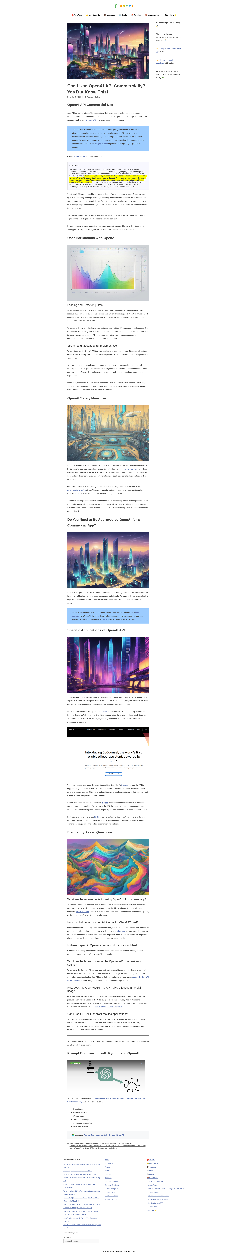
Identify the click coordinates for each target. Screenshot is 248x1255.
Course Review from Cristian (158, 1196)
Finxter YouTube (111, 1199)
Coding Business (91, 1143)
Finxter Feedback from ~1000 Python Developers (166, 1189)
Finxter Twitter (110, 1192)
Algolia (105, 803)
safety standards (131, 469)
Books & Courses (111, 1181)
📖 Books (123, 15)
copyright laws (101, 144)
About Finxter (153, 1185)
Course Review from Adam (158, 1199)
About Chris (152, 1207)
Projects (130, 1143)
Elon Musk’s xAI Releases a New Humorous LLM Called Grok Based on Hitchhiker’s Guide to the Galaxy (108, 1146)
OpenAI (124, 1143)
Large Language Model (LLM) (109, 1143)
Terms (107, 1171)
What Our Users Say (156, 1181)
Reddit (97, 817)
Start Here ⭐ (171, 15)
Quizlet (104, 712)
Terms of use (79, 157)
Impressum (109, 1163)
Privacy (108, 1167)
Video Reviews (153, 1192)
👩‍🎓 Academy (109, 15)
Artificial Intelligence (77, 1143)
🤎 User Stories (152, 15)
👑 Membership (93, 15)
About (107, 1160)
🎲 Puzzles (136, 15)
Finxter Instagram (111, 1189)
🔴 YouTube (76, 15)
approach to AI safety (76, 490)
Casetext (125, 785)
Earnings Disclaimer (112, 1185)
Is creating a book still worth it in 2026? (77, 1171)
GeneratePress (140, 1251)
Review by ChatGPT (155, 1203)
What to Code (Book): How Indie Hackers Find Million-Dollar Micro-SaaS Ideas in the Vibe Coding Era (81, 1178)
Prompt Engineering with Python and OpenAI (104, 1135)
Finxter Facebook (111, 1196)
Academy (108, 1178)
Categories (67, 1237)
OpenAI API (90, 120)
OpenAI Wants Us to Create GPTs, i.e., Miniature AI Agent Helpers (93, 1148)
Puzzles (108, 1174)
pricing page (120, 931)
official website (82, 912)
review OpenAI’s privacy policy (108, 1007)
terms (104, 619)
